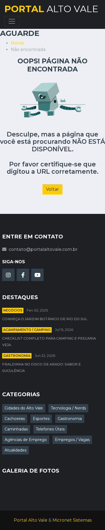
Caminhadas (16, 429)
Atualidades (15, 450)
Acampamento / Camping (27, 330)
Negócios (12, 310)
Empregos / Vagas (72, 439)
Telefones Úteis (50, 429)
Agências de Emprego (26, 439)
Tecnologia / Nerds (68, 408)
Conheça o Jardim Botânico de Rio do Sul (44, 319)
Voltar (52, 189)
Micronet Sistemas (72, 520)
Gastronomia (16, 356)
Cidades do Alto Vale (24, 408)
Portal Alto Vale (30, 520)
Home (17, 43)
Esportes (41, 418)
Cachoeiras (15, 418)
